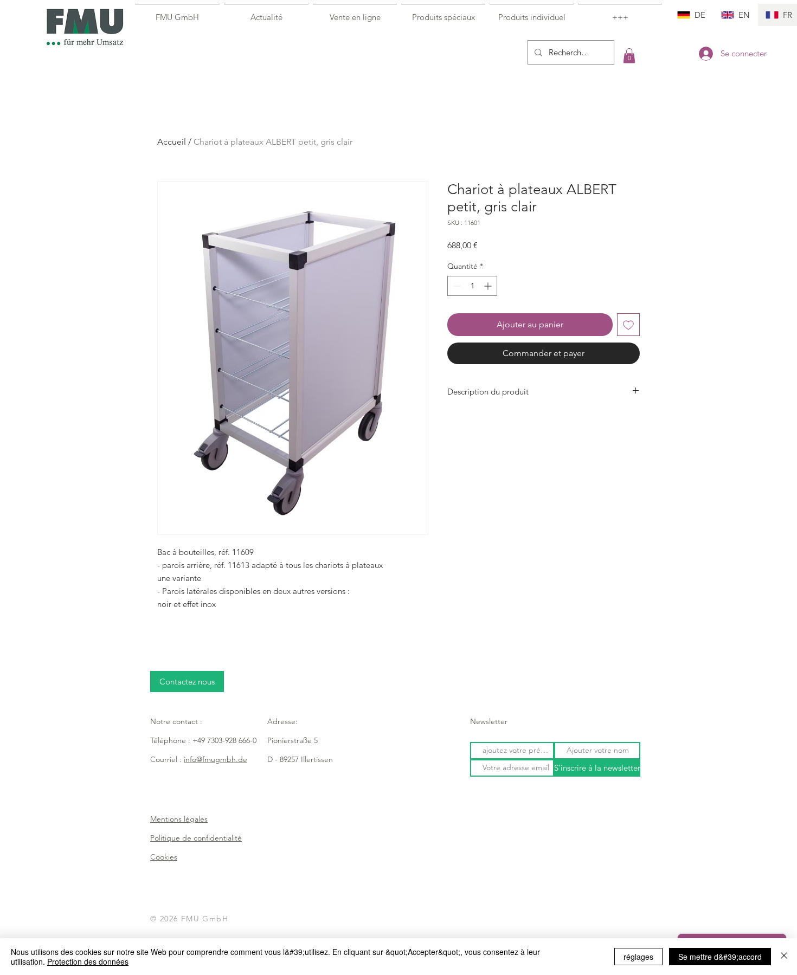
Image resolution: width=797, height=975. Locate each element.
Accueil (171, 142)
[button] (629, 55)
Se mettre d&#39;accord (720, 956)
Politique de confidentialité (196, 838)
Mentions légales (179, 819)
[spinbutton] (472, 285)
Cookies (163, 857)
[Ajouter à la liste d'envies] (628, 324)
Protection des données (87, 961)
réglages (638, 956)
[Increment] (489, 285)
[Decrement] (455, 285)
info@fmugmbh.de (215, 759)
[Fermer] (783, 956)
